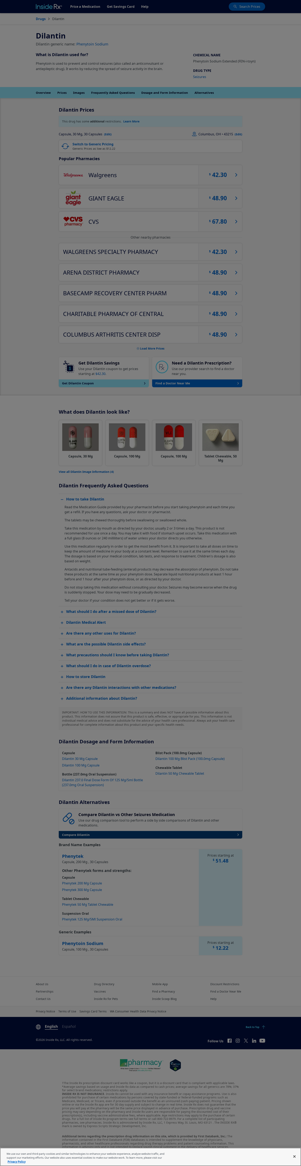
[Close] (294, 1156)
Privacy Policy (17, 1162)
